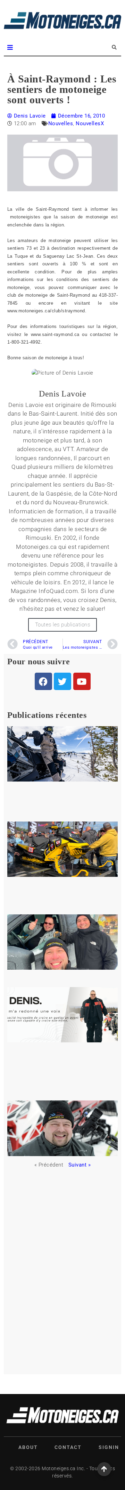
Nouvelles (60, 123)
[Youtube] (82, 681)
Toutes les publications (62, 625)
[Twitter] (62, 681)
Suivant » (79, 1165)
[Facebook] (43, 681)
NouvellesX (90, 123)
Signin (109, 1447)
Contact (68, 1447)
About (28, 1447)
